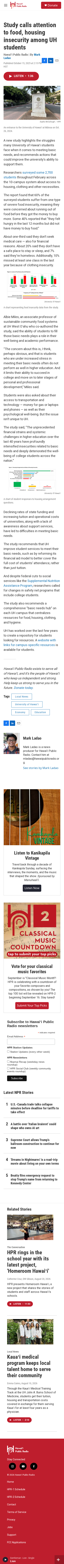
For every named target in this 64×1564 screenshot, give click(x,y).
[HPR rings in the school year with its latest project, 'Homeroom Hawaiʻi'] (30, 1227)
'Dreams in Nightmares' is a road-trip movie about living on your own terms (35, 1161)
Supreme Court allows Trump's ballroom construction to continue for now (35, 1143)
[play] (5, 1559)
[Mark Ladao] (12, 743)
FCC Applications (16, 1542)
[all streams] (59, 1559)
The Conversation (16, 1247)
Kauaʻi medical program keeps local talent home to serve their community (29, 1366)
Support (11, 1535)
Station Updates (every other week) (29, 1051)
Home (10, 1482)
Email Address (16, 1036)
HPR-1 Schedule (16, 1489)
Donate (53, 5)
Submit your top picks (32, 1005)
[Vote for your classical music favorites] (32, 931)
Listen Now (32, 888)
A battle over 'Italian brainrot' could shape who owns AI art (33, 1126)
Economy (20, 712)
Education (40, 712)
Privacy (11, 1519)
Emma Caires (13, 1383)
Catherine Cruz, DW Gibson (20, 1279)
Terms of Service (16, 1512)
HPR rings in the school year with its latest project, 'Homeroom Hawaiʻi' (28, 1261)
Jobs (10, 1527)
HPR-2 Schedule (16, 1497)
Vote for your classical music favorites (31, 969)
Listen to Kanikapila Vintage (32, 855)
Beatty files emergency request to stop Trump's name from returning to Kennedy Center (34, 1179)
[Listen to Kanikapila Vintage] (32, 817)
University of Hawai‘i (27, 704)
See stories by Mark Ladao (40, 768)
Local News (21, 696)
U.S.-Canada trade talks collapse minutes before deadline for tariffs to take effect (35, 1108)
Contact (11, 1504)
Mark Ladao (32, 738)
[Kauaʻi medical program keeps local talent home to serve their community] (30, 1332)
